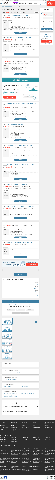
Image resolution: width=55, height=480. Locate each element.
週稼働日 (50, 23)
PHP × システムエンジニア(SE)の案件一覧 (27, 393)
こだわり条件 (50, 26)
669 (17, 269)
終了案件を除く (23, 12)
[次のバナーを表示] (36, 322)
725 (36, 269)
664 (8, 269)
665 (10, 269)
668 (15, 269)
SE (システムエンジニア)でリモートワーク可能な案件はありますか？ (15, 411)
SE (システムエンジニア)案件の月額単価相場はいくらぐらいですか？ (15, 406)
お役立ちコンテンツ (28, 3)
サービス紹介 (21, 3)
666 (12, 269)
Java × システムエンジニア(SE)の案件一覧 (10, 393)
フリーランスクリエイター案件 (49, 0)
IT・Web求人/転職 (42, 0)
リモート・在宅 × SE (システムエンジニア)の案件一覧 (12, 372)
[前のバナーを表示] (5, 322)
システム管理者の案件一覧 (25, 386)
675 (27, 269)
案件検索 (15, 3)
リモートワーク (20, 309)
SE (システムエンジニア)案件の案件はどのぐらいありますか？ (14, 409)
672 (22, 269)
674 (25, 269)
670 (19, 269)
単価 (43, 26)
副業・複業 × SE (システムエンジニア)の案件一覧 (11, 379)
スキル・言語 (50, 21)
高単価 (10, 309)
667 (13, 269)
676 (29, 269)
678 (32, 269)
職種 (43, 21)
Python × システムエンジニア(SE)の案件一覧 (10, 396)
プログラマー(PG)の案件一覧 (8, 386)
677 (31, 269)
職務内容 (29, 309)
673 (24, 269)
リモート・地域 (44, 23)
